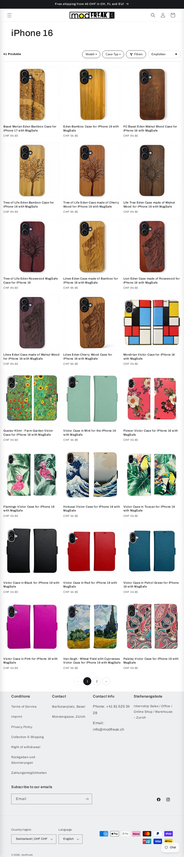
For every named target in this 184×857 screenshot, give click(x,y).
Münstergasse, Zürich (68, 716)
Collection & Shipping (27, 737)
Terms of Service (24, 706)
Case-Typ (113, 54)
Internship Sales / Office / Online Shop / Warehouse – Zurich (153, 711)
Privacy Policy (21, 727)
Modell (91, 54)
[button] (9, 15)
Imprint (16, 716)
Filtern (138, 54)
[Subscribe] (87, 799)
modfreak (27, 854)
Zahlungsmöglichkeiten (29, 772)
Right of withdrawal (25, 747)
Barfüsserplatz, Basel (68, 706)
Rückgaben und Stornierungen (23, 759)
